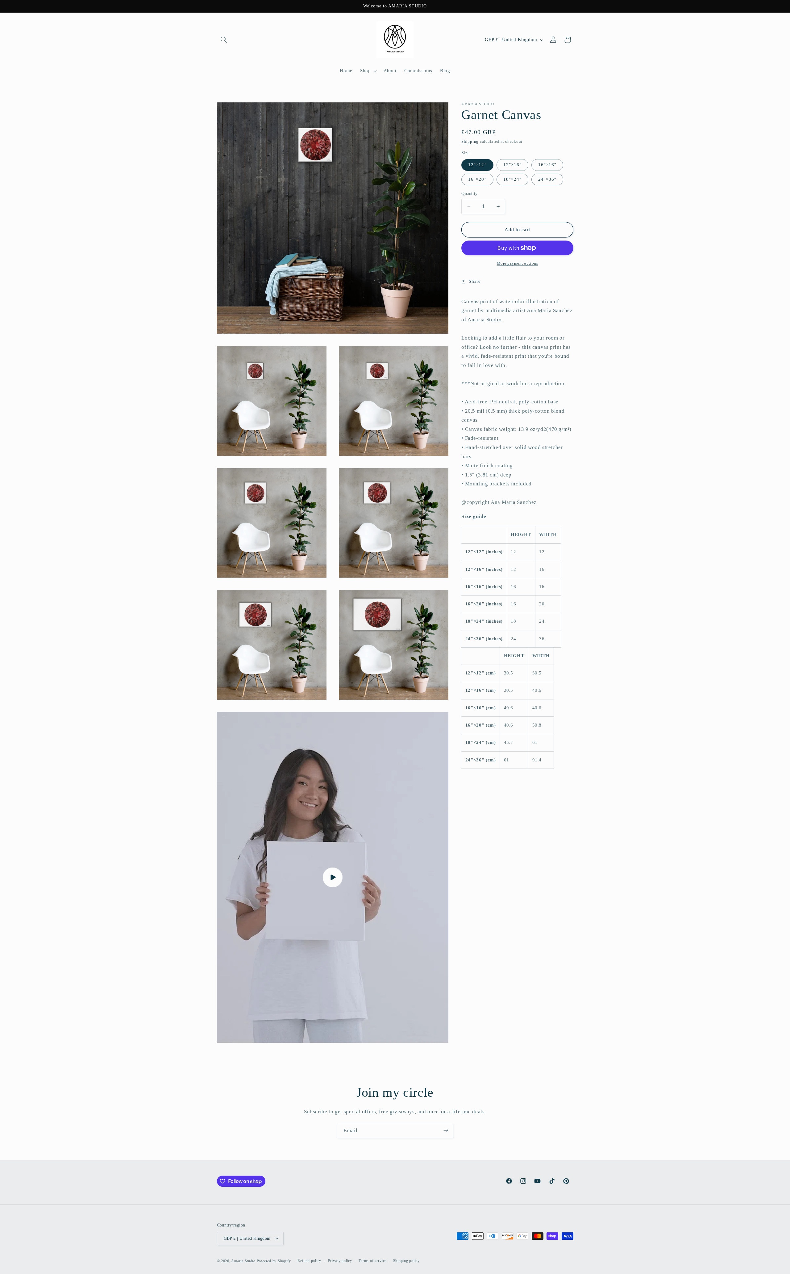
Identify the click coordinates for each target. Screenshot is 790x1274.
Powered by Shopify (274, 1261)
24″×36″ (547, 179)
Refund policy (309, 1261)
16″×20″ (477, 179)
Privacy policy (340, 1261)
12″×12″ (477, 164)
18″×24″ (512, 179)
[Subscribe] (446, 1130)
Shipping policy (406, 1261)
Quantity (469, 193)
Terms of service (372, 1261)
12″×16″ (512, 164)
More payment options (517, 263)
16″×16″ (547, 164)
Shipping (470, 141)
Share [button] (474, 281)
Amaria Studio (243, 1261)
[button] (224, 40)
